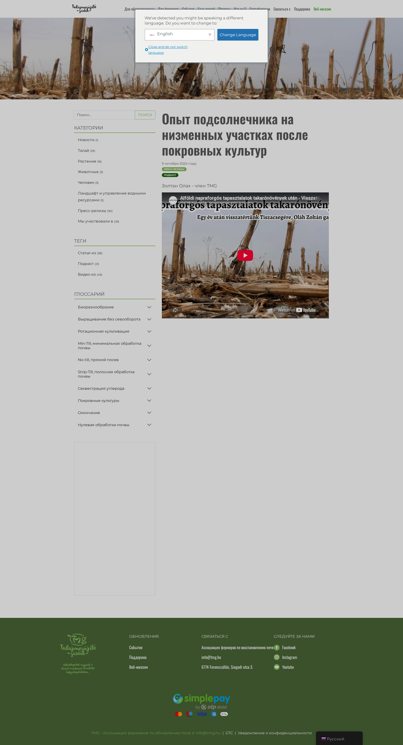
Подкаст (88, 263)
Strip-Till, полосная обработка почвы (106, 374)
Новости (88, 140)
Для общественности (139, 9)
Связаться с (282, 9)
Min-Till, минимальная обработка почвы (109, 345)
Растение (90, 161)
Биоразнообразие (96, 307)
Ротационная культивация (103, 331)
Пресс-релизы (95, 211)
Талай (86, 150)
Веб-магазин (322, 9)
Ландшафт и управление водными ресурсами (112, 196)
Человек (88, 182)
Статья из (90, 253)
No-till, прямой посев (98, 360)
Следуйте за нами (294, 636)
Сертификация (260, 9)
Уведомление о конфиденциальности (275, 733)
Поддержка (302, 9)
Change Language (238, 34)
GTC (229, 733)
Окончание (89, 413)
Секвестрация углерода (101, 388)
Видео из (90, 274)
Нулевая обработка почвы (103, 425)
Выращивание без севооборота (109, 319)
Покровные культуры (98, 400)
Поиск (145, 115)
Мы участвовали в (98, 221)
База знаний (206, 9)
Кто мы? (240, 9)
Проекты (224, 9)
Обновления (144, 636)
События (188, 9)
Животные (90, 172)
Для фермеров (168, 9)
